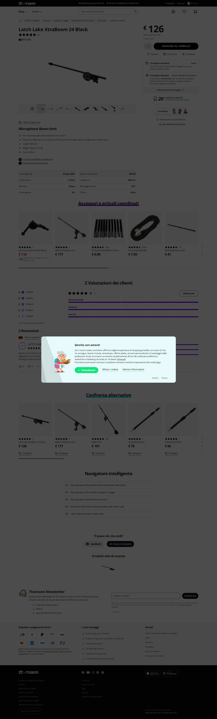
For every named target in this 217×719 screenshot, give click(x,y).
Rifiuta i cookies (110, 369)
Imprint (155, 378)
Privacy (164, 378)
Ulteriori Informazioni (133, 369)
